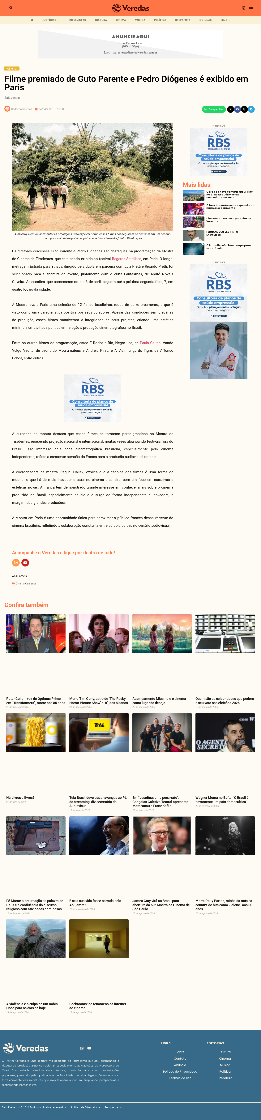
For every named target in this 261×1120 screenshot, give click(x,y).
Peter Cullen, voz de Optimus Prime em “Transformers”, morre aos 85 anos (35, 701)
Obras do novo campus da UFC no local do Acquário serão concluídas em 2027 (229, 194)
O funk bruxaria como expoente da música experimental (230, 206)
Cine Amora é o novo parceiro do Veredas (228, 220)
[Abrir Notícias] (58, 20)
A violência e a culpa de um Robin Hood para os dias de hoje (32, 1006)
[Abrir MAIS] (229, 20)
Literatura (225, 1078)
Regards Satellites (126, 259)
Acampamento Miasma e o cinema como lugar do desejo (159, 701)
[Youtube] (251, 8)
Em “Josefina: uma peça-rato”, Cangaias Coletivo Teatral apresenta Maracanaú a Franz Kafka (160, 802)
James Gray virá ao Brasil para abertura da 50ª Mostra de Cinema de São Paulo (161, 905)
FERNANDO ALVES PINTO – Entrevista (223, 233)
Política (225, 1071)
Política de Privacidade (180, 1071)
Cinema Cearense (26, 583)
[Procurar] (10, 8)
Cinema (12, 68)
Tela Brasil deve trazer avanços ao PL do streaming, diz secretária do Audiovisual (98, 802)
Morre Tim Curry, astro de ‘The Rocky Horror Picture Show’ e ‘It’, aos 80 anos (98, 701)
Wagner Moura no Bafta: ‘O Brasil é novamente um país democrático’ (222, 800)
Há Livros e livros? (20, 798)
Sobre (180, 1052)
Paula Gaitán (150, 343)
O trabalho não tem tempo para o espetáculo (229, 246)
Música (225, 1065)
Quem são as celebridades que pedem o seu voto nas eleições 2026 (224, 701)
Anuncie (180, 1065)
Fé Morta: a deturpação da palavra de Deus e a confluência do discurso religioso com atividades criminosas (34, 905)
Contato (180, 1058)
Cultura (225, 1052)
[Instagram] (243, 8)
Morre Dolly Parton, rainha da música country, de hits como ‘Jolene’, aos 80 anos (223, 905)
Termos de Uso (180, 1078)
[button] (214, 109)
